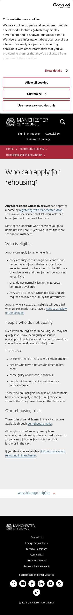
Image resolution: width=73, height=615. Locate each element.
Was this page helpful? (34, 493)
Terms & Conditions (36, 549)
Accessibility (52, 134)
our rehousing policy (40, 423)
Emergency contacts (36, 543)
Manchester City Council (33, 119)
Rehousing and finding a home (24, 155)
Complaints (36, 555)
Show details (53, 70)
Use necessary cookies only (36, 105)
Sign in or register (29, 134)
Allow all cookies (36, 82)
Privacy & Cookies (36, 561)
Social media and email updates (36, 575)
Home (10, 149)
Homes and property (32, 149)
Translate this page (39, 139)
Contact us (36, 537)
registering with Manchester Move (40, 210)
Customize (34, 94)
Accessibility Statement (36, 566)
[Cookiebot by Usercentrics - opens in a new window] (53, 5)
